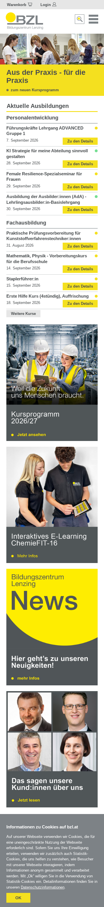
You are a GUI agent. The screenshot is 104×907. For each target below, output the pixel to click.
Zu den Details (80, 141)
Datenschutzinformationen (42, 887)
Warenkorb (16, 5)
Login (45, 5)
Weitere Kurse (23, 313)
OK (18, 897)
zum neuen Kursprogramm (35, 90)
